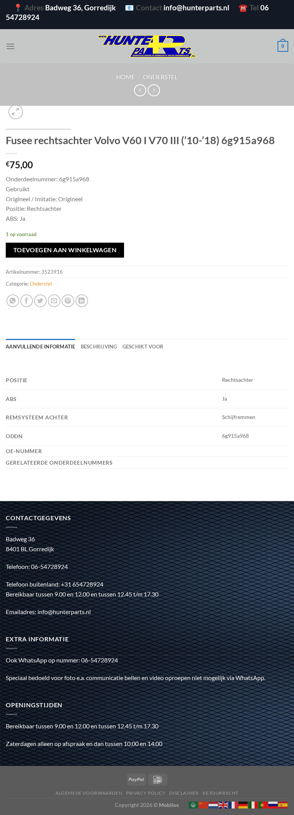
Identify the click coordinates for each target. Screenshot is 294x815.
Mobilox (169, 805)
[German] (243, 804)
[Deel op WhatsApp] (13, 300)
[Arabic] (194, 804)
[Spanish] (283, 804)
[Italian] (253, 804)
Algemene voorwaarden (89, 793)
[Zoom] (15, 112)
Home (125, 77)
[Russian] (273, 804)
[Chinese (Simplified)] (204, 804)
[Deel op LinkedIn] (81, 300)
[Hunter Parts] (147, 47)
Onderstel (160, 77)
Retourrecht (220, 793)
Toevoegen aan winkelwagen (65, 249)
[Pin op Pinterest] (68, 300)
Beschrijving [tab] (99, 346)
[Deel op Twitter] (40, 300)
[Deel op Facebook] (26, 300)
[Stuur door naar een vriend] (54, 300)
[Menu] (10, 46)
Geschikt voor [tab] (142, 346)
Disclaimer (184, 793)
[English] (224, 804)
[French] (233, 804)
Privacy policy (146, 793)
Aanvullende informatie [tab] (40, 346)
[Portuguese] (263, 804)
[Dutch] (214, 804)
